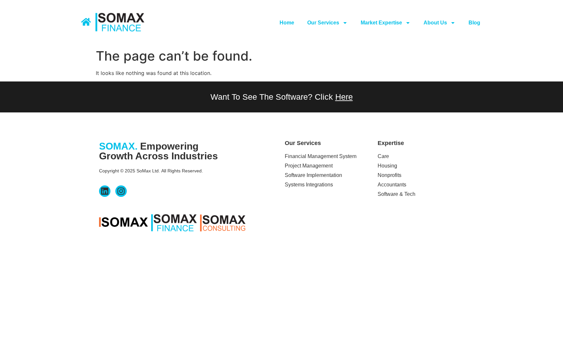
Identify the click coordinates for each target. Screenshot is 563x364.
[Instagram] (121, 191)
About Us (435, 22)
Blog (474, 22)
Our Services (323, 22)
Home (287, 22)
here (344, 96)
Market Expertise (381, 22)
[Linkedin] (104, 191)
